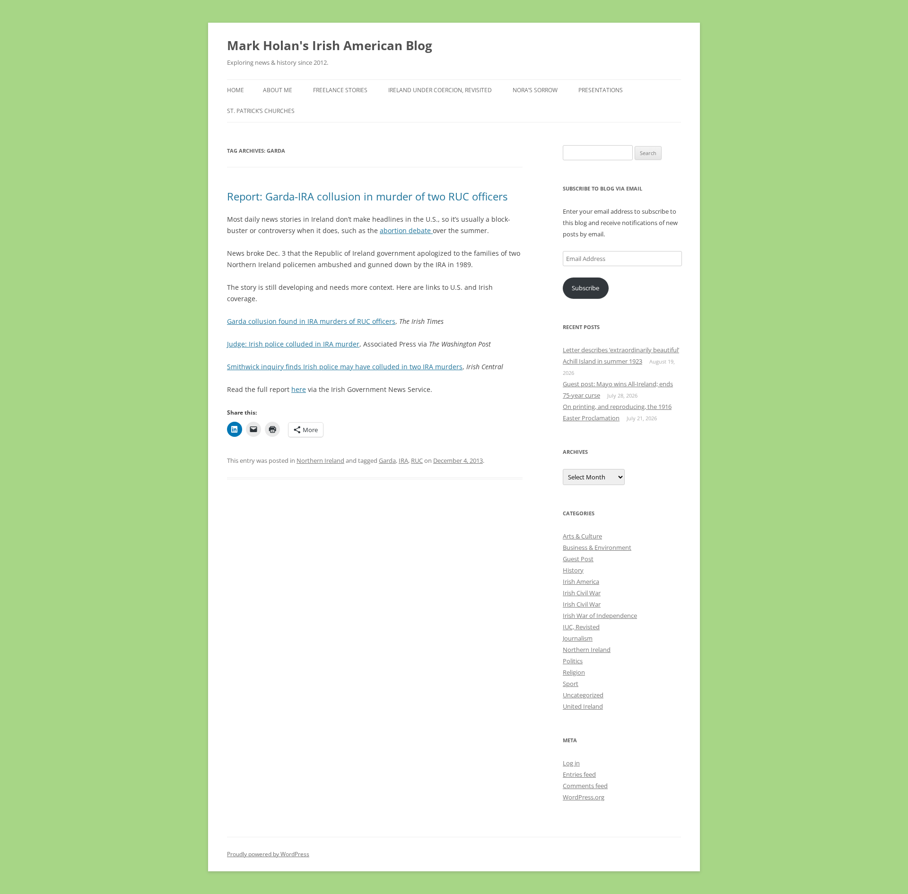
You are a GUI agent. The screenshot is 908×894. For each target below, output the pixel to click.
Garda (387, 460)
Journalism (578, 638)
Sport (570, 683)
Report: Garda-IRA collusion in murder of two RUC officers (367, 196)
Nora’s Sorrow (535, 90)
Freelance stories (340, 90)
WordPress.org (583, 797)
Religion (574, 672)
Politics (573, 661)
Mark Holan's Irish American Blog (329, 45)
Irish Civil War (582, 593)
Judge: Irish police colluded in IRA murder (293, 343)
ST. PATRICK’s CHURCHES (261, 111)
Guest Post (578, 559)
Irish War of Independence (600, 615)
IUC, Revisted (581, 627)
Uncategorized (583, 695)
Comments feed (585, 785)
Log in (571, 763)
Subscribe (585, 288)
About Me (277, 90)
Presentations (600, 90)
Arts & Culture (582, 536)
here (298, 389)
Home (235, 90)
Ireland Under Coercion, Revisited (440, 90)
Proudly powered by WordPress (268, 854)
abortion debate (406, 230)
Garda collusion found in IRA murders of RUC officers (311, 321)
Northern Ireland (320, 460)
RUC (417, 460)
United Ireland (583, 706)
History (573, 570)
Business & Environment (597, 547)
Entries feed (579, 774)
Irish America (581, 581)
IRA (403, 460)
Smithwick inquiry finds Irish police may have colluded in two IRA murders (345, 366)
